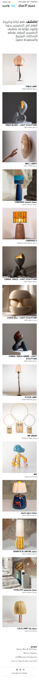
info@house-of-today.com (26, 657)
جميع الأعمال (26, 5)
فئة (13, 5)
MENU (6, 2)
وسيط (5, 5)
